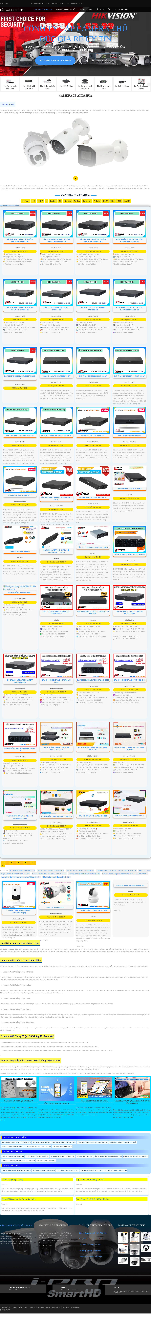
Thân (112, 201)
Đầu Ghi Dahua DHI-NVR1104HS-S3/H (93, 816)
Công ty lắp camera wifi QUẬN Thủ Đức (92, 1233)
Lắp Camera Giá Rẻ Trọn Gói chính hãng (16, 1170)
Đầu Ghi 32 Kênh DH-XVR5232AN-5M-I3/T (56, 435)
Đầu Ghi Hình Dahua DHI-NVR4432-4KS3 (129, 680)
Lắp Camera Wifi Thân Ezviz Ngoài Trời (108, 1156)
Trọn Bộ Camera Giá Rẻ (65, 9)
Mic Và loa (25, 201)
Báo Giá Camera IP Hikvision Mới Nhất (122, 1142)
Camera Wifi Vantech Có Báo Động (135, 1156)
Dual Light (53, 201)
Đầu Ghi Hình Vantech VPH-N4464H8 (50, 870)
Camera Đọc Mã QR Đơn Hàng (18, 1100)
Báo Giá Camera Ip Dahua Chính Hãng (56, 877)
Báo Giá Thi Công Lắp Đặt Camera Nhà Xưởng (19, 1199)
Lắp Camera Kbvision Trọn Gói (67, 1170)
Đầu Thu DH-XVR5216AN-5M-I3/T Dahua (129, 376)
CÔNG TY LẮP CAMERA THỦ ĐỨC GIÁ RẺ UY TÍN (75, 33)
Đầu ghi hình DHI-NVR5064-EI (20, 592)
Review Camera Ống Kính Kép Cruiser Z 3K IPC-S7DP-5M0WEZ (125, 874)
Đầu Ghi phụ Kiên (103, 9)
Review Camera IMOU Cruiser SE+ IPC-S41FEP (49, 874)
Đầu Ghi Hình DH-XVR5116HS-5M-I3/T (93, 497)
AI (46, 201)
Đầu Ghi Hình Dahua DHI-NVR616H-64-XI (93, 680)
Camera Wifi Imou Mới (84, 1156)
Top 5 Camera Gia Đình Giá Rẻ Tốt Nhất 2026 (92, 1199)
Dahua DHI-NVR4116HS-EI (20, 551)
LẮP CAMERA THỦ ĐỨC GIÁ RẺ (16, 1225)
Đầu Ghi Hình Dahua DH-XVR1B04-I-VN (56, 816)
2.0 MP (105, 201)
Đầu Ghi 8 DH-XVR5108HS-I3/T (129, 435)
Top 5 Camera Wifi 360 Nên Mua (36, 1156)
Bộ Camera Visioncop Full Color (44, 1170)
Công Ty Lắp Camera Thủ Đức (55, 3)
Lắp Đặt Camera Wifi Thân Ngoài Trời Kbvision (18, 1160)
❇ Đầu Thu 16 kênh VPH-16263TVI (22, 870)
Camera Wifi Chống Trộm (9, 205)
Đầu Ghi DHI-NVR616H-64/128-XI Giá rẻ (93, 547)
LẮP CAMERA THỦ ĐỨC (12, 9)
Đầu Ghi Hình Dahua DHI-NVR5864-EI (129, 816)
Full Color (77, 201)
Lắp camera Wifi (85, 9)
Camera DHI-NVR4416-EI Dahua (129, 488)
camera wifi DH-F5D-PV (56, 907)
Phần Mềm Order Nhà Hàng (94, 1100)
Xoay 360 (127, 201)
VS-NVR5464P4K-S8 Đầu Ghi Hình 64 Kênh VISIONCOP (116, 870)
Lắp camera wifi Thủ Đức (75, 3)
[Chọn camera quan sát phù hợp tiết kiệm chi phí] (149, 84)
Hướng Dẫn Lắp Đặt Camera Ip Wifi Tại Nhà (84, 874)
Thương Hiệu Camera (42, 9)
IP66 (33, 201)
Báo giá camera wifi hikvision (12, 1146)
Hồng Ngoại (67, 201)
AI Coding (97, 201)
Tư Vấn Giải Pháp (121, 9)
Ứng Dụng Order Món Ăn (56, 1103)
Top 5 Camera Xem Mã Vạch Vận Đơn (37, 1146)
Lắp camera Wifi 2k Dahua (45, 1160)
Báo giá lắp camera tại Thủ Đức (55, 60)
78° (60, 201)
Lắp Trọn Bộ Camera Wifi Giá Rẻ (115, 1170)
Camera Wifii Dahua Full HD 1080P (62, 1156)
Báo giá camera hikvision (41, 1142)
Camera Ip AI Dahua (75, 95)
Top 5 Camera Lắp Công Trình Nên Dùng (16, 1142)
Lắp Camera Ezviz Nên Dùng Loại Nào (90, 1179)
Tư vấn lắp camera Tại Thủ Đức (90, 1251)
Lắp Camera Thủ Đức (37, 3)
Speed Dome (87, 201)
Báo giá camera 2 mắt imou (62, 1146)
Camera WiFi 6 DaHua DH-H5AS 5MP (130, 885)
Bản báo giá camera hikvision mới (64, 1142)
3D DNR (40, 201)
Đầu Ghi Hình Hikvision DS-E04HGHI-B (80, 870)
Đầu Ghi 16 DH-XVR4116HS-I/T (19, 495)
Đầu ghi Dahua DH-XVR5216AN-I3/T (20, 435)
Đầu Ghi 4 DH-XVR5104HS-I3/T (93, 435)
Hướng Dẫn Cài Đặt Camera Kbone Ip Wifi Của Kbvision (20, 877)
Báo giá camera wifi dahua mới (13, 1156)
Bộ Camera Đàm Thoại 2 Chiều (91, 1170)
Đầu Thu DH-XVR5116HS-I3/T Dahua (93, 376)
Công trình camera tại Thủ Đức (89, 1245)
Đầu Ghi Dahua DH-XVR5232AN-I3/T (56, 376)
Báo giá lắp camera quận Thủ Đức (91, 1239)
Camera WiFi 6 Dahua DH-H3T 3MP (93, 910)
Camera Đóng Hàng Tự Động (12, 1179)
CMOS (119, 201)
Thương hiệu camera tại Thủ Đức (90, 1256)
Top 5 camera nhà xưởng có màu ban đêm (92, 1142)
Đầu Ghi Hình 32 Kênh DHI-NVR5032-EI (130, 555)
